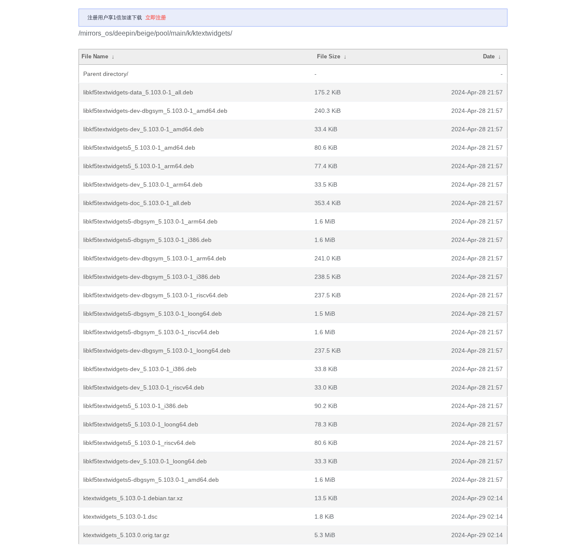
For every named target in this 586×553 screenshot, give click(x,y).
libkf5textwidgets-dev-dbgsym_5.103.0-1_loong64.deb (156, 350)
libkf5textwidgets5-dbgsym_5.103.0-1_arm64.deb (150, 221)
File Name (95, 56)
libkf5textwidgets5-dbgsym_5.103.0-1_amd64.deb (151, 479)
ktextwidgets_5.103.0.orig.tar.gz (126, 535)
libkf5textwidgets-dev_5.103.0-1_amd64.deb (143, 129)
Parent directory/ (105, 73)
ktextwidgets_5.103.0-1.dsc (120, 516)
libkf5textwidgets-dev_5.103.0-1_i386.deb (139, 369)
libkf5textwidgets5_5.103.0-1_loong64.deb (140, 424)
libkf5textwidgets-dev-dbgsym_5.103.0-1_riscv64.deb (155, 295)
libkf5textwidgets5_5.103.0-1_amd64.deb (139, 147)
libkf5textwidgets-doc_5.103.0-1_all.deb (137, 202)
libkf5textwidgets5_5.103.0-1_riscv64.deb (139, 442)
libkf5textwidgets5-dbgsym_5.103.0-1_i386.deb (147, 239)
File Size (328, 56)
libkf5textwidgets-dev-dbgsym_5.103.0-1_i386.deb (151, 276)
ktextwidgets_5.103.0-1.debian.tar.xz (133, 498)
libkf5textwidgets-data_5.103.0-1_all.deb (138, 92)
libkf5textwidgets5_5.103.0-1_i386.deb (135, 405)
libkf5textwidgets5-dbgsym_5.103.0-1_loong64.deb (152, 313)
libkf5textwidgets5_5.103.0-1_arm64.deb (138, 166)
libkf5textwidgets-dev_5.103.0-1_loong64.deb (145, 461)
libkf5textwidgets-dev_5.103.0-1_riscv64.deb (143, 387)
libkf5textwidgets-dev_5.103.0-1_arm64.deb (142, 184)
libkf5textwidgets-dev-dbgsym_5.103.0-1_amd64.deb (155, 110)
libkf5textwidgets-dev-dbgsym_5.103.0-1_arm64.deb (154, 258)
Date (489, 56)
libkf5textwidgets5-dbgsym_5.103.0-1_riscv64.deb (151, 332)
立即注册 (155, 18)
